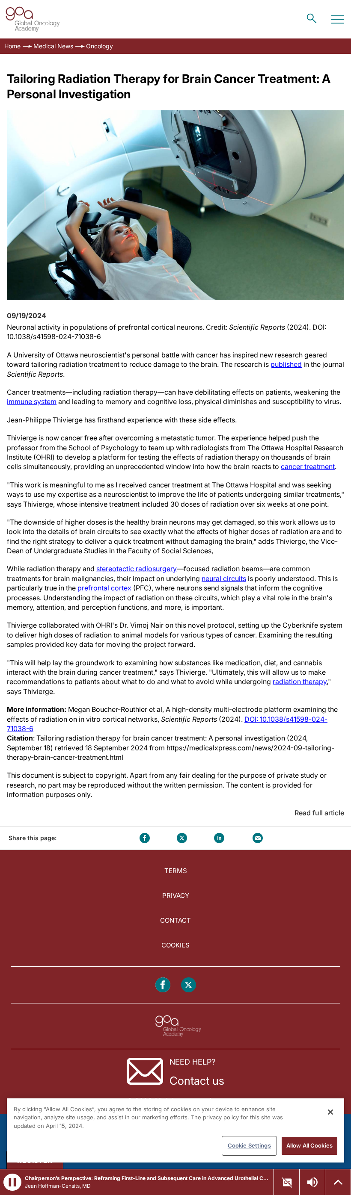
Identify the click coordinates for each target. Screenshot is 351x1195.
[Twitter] (188, 984)
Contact (175, 920)
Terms (175, 871)
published (286, 364)
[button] (12, 1182)
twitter (182, 838)
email (257, 838)
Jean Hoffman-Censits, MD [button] (58, 1186)
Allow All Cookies (309, 1145)
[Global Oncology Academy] (32, 19)
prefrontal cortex (104, 588)
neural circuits (224, 578)
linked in (219, 838)
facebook (144, 838)
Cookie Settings (249, 1145)
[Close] (330, 1112)
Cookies (175, 945)
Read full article (319, 812)
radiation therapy (300, 681)
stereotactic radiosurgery (136, 568)
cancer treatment (308, 466)
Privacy (175, 895)
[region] (175, 1130)
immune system (32, 401)
